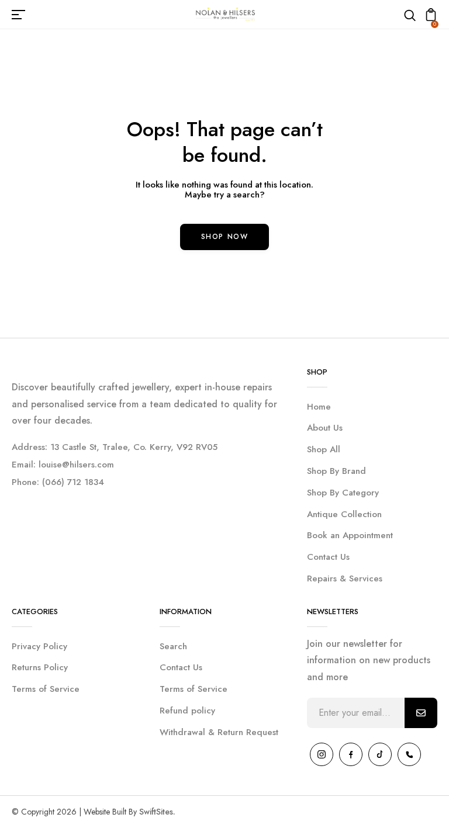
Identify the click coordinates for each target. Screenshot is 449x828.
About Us (325, 427)
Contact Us (328, 556)
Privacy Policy (39, 646)
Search (173, 646)
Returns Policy (40, 667)
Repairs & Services (344, 578)
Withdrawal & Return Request (219, 732)
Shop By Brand (336, 471)
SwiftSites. (157, 811)
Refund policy (187, 710)
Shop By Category (343, 492)
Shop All (323, 449)
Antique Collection (344, 514)
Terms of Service (46, 689)
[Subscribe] (421, 713)
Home (319, 406)
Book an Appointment (350, 535)
